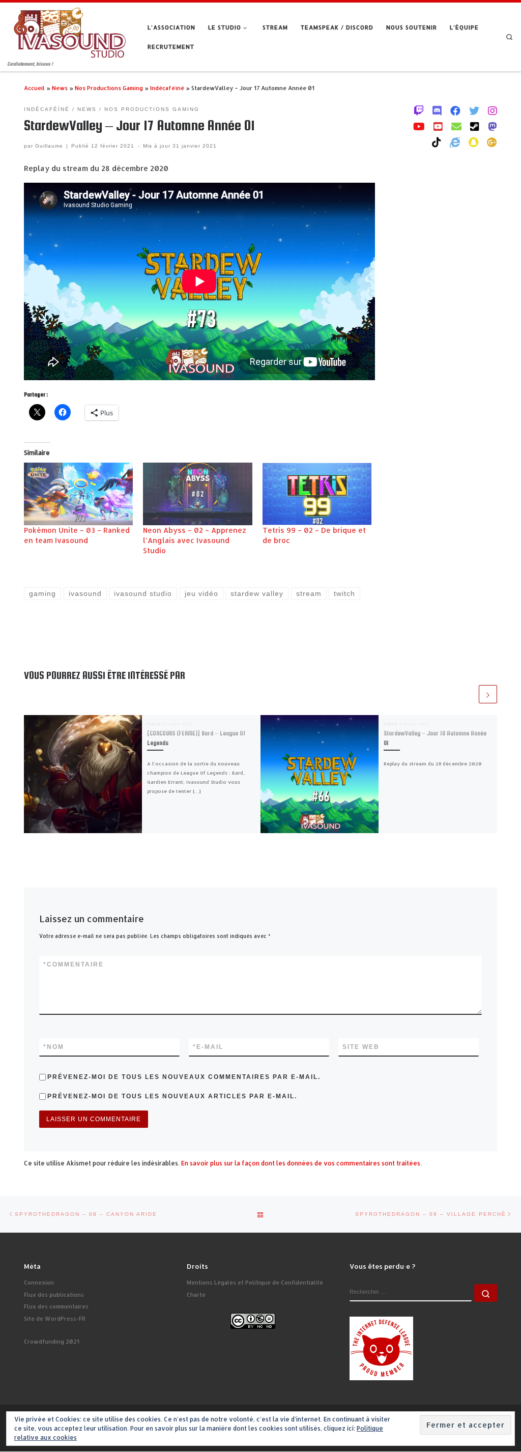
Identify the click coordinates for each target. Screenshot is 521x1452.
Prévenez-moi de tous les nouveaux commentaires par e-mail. (184, 1076)
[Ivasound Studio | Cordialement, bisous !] (70, 31)
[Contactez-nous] (456, 126)
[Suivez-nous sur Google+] (492, 142)
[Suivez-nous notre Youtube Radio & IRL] (438, 126)
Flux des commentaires (56, 1306)
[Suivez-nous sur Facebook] (455, 110)
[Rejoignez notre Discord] (437, 110)
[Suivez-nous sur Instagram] (492, 110)
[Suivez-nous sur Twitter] (474, 110)
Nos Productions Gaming (109, 88)
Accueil (34, 88)
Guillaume (49, 146)
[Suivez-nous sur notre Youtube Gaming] (419, 126)
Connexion (39, 1282)
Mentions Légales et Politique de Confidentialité (255, 1282)
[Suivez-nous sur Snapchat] (473, 142)
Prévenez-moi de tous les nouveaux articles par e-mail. (172, 1096)
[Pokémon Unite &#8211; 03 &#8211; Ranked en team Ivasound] (78, 494)
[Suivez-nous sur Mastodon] (492, 126)
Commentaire (73, 964)
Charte (196, 1294)
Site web (361, 1046)
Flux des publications (54, 1294)
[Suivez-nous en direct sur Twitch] (419, 110)
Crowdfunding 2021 (51, 1341)
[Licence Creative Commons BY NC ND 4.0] (252, 1320)
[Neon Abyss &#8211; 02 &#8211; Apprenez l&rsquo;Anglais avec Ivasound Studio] (197, 494)
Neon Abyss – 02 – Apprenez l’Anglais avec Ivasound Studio (194, 540)
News (60, 88)
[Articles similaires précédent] (468, 694)
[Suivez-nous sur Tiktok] (436, 142)
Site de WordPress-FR (54, 1318)
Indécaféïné (167, 88)
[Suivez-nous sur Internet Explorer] (455, 142)
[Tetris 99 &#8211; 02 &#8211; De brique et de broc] (317, 494)
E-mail (208, 1046)
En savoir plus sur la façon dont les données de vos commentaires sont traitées (300, 1163)
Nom (53, 1046)
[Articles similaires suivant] (488, 694)
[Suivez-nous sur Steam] (474, 126)
